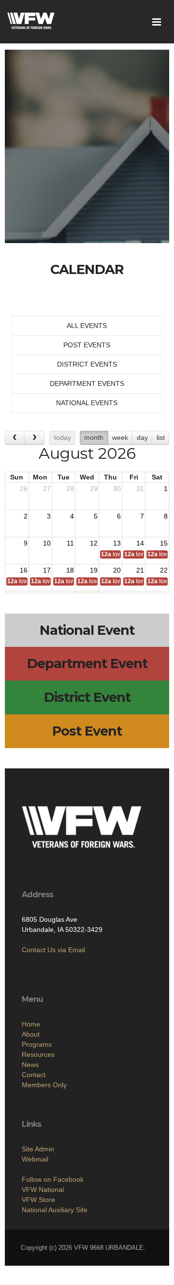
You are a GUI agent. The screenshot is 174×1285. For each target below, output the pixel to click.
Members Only (44, 1085)
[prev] (15, 438)
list (161, 437)
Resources (38, 1054)
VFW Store (38, 1199)
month (93, 437)
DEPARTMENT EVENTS (87, 383)
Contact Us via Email (53, 950)
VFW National (43, 1189)
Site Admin (38, 1149)
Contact (33, 1075)
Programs (37, 1044)
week (120, 437)
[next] (34, 438)
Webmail (35, 1159)
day (142, 437)
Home (31, 1024)
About (31, 1034)
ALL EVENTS (87, 325)
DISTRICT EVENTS (87, 364)
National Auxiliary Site (54, 1210)
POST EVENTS (86, 345)
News (30, 1064)
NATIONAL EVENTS (86, 403)
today (62, 437)
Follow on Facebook (53, 1179)
